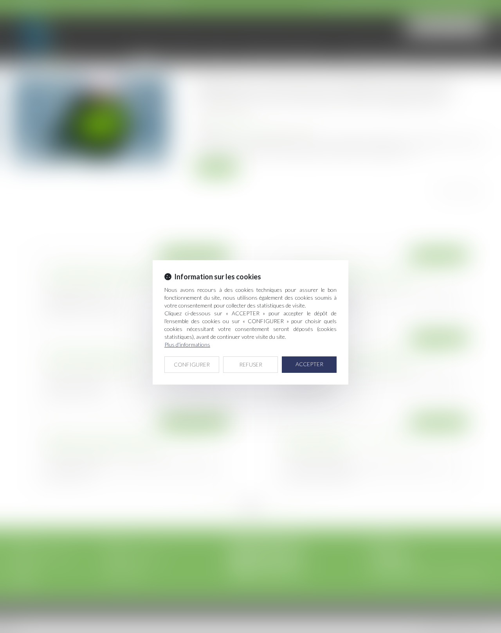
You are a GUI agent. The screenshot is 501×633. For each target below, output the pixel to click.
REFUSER (250, 364)
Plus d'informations (187, 344)
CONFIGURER (192, 364)
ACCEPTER (309, 364)
